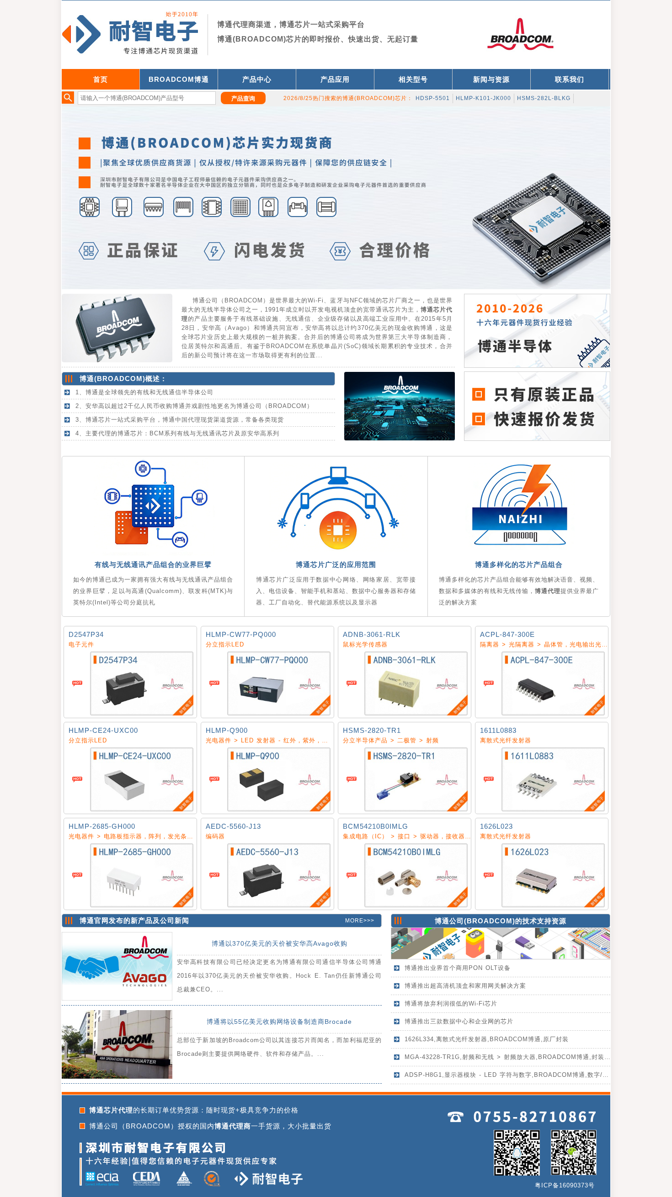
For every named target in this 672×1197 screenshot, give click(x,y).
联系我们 (569, 79)
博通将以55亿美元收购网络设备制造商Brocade (279, 1021)
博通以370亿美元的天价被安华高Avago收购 (279, 943)
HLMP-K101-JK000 (483, 98)
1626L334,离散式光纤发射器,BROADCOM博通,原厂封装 (487, 1039)
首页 (100, 79)
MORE (354, 920)
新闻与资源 (491, 79)
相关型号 (413, 79)
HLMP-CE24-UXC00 (103, 730)
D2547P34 (86, 634)
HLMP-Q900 (227, 730)
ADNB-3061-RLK (371, 634)
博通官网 (94, 920)
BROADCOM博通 (179, 79)
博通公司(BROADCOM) (475, 921)
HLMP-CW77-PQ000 (241, 634)
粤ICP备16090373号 (565, 1185)
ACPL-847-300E (507, 634)
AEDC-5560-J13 (233, 826)
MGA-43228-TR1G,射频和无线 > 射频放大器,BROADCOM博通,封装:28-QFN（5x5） (529, 1057)
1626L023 (496, 826)
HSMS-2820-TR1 (372, 730)
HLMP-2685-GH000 (102, 826)
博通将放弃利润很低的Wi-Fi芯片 (451, 1003)
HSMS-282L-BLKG (544, 98)
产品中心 (257, 79)
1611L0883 (498, 730)
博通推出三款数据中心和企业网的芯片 (459, 1021)
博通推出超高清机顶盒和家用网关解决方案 (465, 985)
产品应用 (335, 79)
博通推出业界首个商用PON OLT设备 (458, 967)
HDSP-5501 (433, 98)
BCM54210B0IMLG (375, 826)
